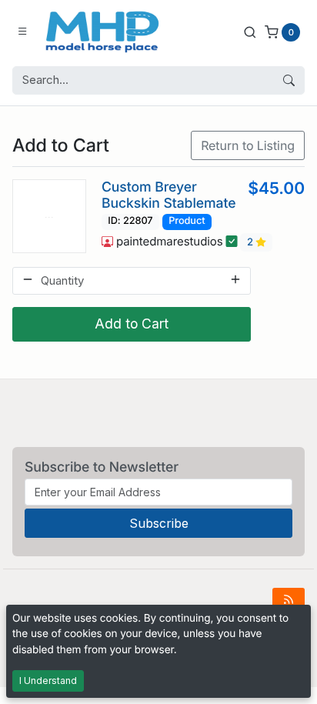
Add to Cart (132, 323)
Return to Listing (248, 145)
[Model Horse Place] (102, 31)
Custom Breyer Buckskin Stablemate (168, 195)
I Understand (48, 680)
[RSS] (288, 599)
